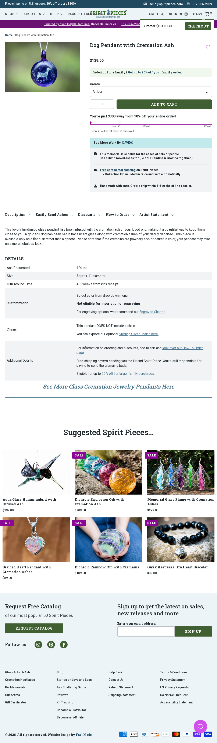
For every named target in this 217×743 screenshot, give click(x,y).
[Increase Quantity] (110, 104)
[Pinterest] (51, 644)
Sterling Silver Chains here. (139, 334)
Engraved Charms (152, 312)
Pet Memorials (15, 687)
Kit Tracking (65, 702)
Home (9, 35)
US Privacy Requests (174, 687)
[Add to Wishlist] (208, 46)
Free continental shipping (118, 170)
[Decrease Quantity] (94, 104)
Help (54, 14)
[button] (178, 14)
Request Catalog (34, 628)
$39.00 (152, 573)
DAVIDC (127, 143)
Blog (60, 672)
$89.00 (7, 578)
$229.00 (152, 510)
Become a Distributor (71, 710)
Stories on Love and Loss (74, 679)
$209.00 (80, 510)
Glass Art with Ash (17, 672)
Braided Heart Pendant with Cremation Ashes (27, 569)
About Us (32, 14)
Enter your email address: (136, 624)
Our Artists (12, 695)
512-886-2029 (131, 24)
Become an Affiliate (70, 717)
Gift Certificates (15, 702)
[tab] (18, 214)
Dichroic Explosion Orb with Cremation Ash (99, 501)
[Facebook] (63, 644)
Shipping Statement (121, 695)
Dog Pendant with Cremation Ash (34, 35)
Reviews (62, 695)
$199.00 (8, 510)
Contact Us (115, 679)
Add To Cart (164, 104)
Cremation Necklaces (20, 679)
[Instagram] (38, 644)
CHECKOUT (198, 26)
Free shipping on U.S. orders (25, 3)
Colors (95, 84)
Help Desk (115, 672)
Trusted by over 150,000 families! (67, 24)
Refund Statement (120, 687)
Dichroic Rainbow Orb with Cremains (107, 567)
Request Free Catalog (88, 14)
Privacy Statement (172, 679)
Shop (9, 14)
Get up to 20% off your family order (154, 72)
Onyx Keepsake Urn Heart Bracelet (177, 567)
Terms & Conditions (174, 672)
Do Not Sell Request (174, 695)
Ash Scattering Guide (71, 687)
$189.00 (80, 573)
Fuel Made (84, 735)
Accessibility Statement (176, 702)
